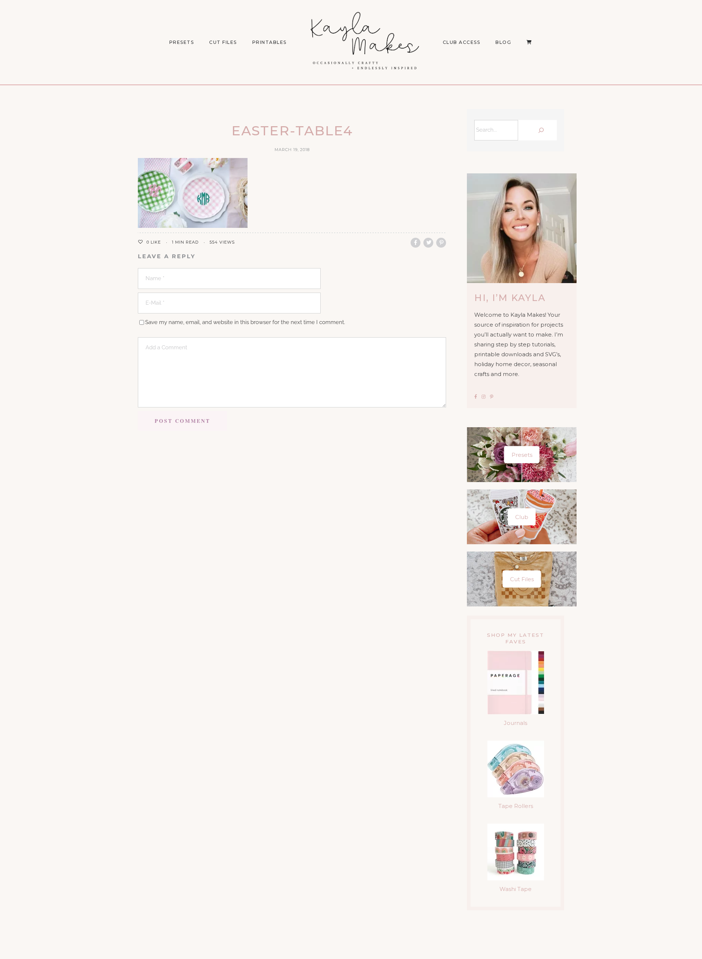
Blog (503, 42)
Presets (522, 454)
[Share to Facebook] (415, 243)
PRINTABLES (269, 42)
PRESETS (181, 42)
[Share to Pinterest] (441, 243)
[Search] (539, 130)
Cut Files (223, 42)
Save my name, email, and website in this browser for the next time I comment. (245, 322)
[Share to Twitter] (428, 243)
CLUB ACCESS (461, 42)
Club (521, 517)
